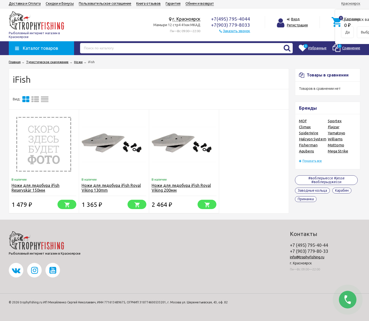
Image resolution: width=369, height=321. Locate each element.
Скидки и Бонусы (60, 4)
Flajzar (333, 127)
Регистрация (297, 25)
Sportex (335, 121)
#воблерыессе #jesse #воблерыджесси (326, 180)
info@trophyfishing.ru (307, 257)
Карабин (342, 190)
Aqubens (306, 151)
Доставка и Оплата (25, 4)
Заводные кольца (312, 190)
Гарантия (173, 4)
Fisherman (308, 145)
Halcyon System (312, 139)
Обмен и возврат (200, 4)
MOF (303, 121)
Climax (305, 127)
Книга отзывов (148, 4)
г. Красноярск (186, 18)
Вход (295, 19)
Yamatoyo (336, 133)
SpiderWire (308, 133)
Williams (335, 139)
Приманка (306, 199)
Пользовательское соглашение (105, 4)
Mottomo (336, 145)
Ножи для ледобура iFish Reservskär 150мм (35, 187)
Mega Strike (338, 151)
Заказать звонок (236, 31)
